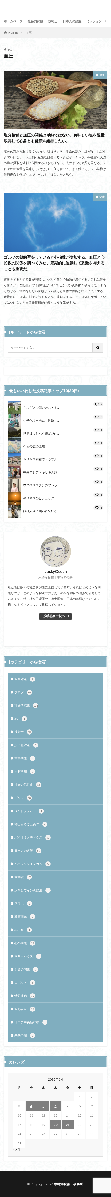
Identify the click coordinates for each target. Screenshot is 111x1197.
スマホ (22, 903)
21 (67, 1125)
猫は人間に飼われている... (41, 511)
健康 (102, 74)
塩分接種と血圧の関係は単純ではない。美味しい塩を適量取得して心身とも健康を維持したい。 (54, 138)
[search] (98, 348)
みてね (22, 930)
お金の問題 (25, 969)
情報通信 (24, 996)
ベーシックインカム (31, 864)
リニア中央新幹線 (30, 1022)
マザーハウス (26, 956)
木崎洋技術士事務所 (68, 1184)
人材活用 (23, 771)
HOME (13, 32)
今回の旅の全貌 (34, 446)
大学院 (23, 877)
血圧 (29, 32)
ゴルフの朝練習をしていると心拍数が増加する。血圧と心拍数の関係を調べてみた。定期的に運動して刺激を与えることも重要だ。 (54, 263)
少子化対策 (25, 745)
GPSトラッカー (28, 811)
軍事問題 (23, 758)
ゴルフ (22, 798)
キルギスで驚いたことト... (41, 407)
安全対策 (23, 679)
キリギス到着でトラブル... (41, 459)
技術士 (53, 21)
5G (19, 719)
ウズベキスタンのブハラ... (41, 485)
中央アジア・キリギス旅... (41, 472)
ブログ (22, 692)
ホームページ (13, 21)
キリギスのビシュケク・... (41, 498)
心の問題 (24, 943)
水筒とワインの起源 (31, 890)
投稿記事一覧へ (54, 616)
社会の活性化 (27, 785)
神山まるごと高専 (30, 824)
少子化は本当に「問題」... (41, 420)
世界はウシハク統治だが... (41, 433)
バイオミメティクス (31, 837)
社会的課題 (35, 21)
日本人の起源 (72, 21)
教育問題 (23, 917)
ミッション (94, 21)
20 (55, 1125)
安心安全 (24, 1009)
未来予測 (23, 1035)
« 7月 (16, 1149)
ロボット (23, 983)
